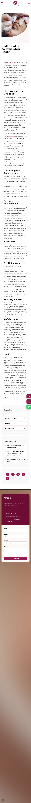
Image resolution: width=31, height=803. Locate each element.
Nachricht (6, 546)
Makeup (7, 423)
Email (6, 540)
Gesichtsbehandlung (11, 418)
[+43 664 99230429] (28, 401)
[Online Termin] (28, 396)
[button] (7, 474)
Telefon (6, 534)
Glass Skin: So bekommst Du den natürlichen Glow (15, 446)
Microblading (13, 62)
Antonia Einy (7, 397)
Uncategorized (9, 428)
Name (6, 528)
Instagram (12, 136)
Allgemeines (8, 414)
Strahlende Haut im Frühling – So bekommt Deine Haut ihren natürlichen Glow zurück (15, 453)
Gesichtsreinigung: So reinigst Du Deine (15, 460)
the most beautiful (15, 6)
